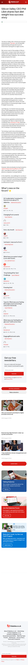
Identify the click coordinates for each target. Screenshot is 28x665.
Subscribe (14, 373)
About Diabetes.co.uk (10, 631)
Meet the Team (21, 636)
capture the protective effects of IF (11, 168)
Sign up (6, 489)
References (12, 637)
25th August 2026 (6, 438)
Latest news (14, 463)
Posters (6, 637)
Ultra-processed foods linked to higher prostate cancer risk (12, 413)
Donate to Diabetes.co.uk (14, 634)
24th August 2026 (6, 458)
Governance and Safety (9, 636)
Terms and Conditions (14, 639)
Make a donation (14, 392)
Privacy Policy (9, 379)
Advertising (20, 631)
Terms (20, 377)
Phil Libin (12, 43)
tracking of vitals (15, 122)
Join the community (14, 388)
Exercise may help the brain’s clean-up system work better (12, 433)
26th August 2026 (6, 418)
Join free (6, 515)
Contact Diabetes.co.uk (14, 632)
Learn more (7, 545)
